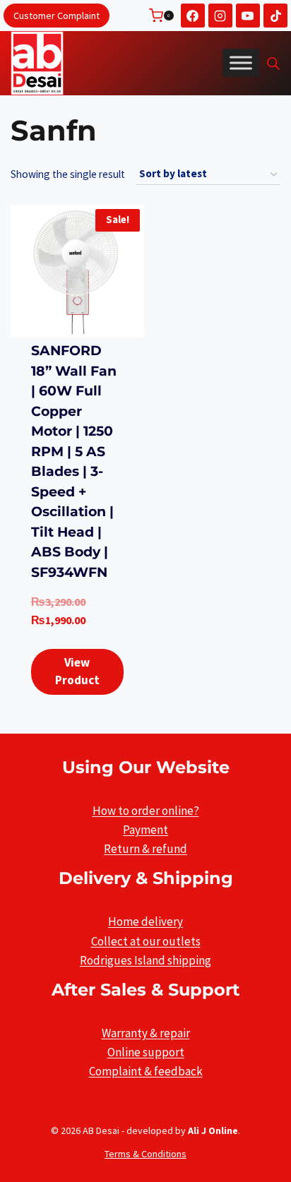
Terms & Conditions (145, 1153)
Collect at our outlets (146, 941)
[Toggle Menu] (241, 63)
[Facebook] (193, 16)
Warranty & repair (146, 1033)
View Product (77, 671)
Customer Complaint (56, 15)
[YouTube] (248, 16)
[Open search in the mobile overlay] (273, 63)
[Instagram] (220, 16)
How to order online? (146, 810)
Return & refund (145, 848)
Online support (145, 1052)
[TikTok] (275, 16)
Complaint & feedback (146, 1071)
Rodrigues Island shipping (145, 960)
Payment (145, 829)
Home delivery (145, 921)
